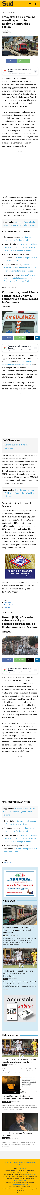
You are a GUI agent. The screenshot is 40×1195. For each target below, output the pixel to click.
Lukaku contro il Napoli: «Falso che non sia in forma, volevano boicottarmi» (18, 973)
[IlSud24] (16, 3)
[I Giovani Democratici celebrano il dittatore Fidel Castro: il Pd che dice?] (20, 1085)
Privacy (19, 1168)
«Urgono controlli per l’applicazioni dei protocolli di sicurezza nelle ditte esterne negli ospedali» (20, 247)
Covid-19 (7, 607)
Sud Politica (12, 12)
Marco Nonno (8, 862)
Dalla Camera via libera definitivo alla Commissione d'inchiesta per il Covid (19, 493)
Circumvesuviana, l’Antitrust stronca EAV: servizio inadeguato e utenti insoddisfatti (18, 930)
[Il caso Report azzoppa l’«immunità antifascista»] (20, 1122)
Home (4, 12)
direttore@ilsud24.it (30, 1174)
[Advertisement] (20, 172)
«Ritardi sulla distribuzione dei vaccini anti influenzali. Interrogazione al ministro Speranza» (20, 267)
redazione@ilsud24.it (20, 1180)
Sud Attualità (12, 288)
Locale (10, 612)
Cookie (24, 1168)
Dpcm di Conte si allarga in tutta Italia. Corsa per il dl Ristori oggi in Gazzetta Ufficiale (19, 278)
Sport (5, 979)
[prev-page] (4, 990)
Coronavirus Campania (11, 605)
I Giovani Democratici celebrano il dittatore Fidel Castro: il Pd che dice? (18, 1097)
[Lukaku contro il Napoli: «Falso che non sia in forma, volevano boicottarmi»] (20, 958)
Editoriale (6, 1138)
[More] (32, 61)
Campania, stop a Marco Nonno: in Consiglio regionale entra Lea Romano (19, 811)
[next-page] (7, 990)
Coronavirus (8, 602)
